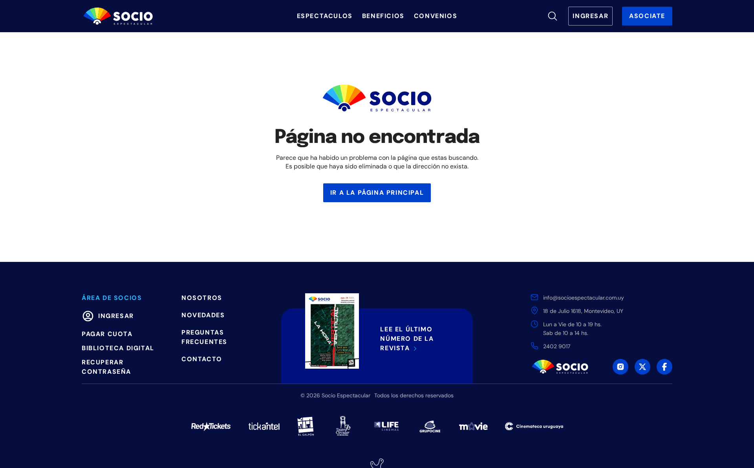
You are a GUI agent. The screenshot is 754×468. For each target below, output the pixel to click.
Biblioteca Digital (118, 348)
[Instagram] (620, 367)
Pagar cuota (107, 334)
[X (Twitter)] (642, 367)
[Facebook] (664, 367)
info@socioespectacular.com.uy (583, 297)
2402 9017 (556, 346)
